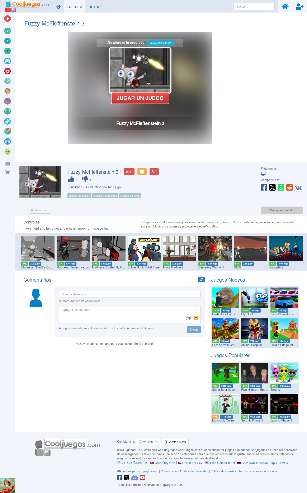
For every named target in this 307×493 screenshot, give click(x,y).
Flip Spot (247, 314)
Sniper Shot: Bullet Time (143, 267)
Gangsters (275, 267)
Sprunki (275, 389)
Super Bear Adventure (227, 389)
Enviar (194, 329)
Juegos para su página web (140, 471)
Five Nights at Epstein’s (256, 389)
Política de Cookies (223, 471)
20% (129, 172)
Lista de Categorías (134, 462)
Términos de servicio (252, 471)
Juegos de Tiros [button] (130, 196)
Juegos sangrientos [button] (105, 196)
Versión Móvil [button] (176, 442)
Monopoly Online (223, 420)
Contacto (274, 471)
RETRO (96, 6)
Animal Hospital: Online (256, 345)
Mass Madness (172, 267)
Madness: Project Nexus (72, 267)
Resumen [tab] (41, 210)
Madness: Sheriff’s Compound (40, 267)
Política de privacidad (194, 471)
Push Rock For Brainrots (228, 314)
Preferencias (169, 471)
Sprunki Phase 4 (281, 420)
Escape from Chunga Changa (231, 345)
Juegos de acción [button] (79, 196)
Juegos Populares (230, 355)
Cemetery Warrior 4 (210, 267)
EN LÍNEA (76, 6)
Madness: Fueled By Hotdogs (110, 267)
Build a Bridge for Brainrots (288, 345)
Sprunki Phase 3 (252, 420)
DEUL (237, 267)
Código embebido (281, 210)
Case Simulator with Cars (287, 314)
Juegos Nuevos (228, 279)
